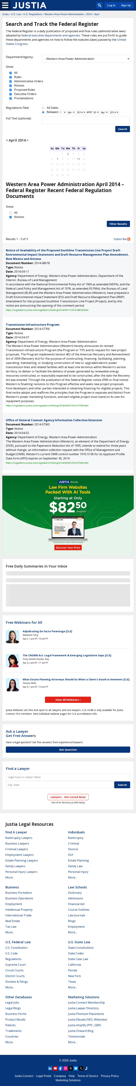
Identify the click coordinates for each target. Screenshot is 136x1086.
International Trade (18, 915)
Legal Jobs (12, 1002)
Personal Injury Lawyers (21, 872)
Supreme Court (15, 965)
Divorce (73, 849)
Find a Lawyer (18, 768)
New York (74, 976)
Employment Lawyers (19, 855)
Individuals (76, 832)
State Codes (76, 953)
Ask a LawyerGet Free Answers (21, 733)
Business (12, 887)
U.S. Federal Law (18, 942)
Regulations (13, 959)
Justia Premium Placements (86, 1014)
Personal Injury (78, 872)
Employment (13, 904)
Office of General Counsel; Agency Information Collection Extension (54, 420)
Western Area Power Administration (64, 14)
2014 (89, 14)
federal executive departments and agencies (50, 35)
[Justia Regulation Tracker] (29, 5)
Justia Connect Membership (86, 1002)
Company (60, 1076)
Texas (72, 982)
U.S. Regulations (32, 14)
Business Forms (15, 1014)
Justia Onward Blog (81, 1031)
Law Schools (77, 887)
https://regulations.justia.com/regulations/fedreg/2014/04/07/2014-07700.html (47, 405)
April (96, 14)
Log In (111, 5)
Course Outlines (78, 910)
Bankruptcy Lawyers (18, 838)
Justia (5, 14)
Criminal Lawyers (16, 849)
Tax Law (10, 927)
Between (52, 112)
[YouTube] (55, 1068)
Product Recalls (15, 1019)
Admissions (75, 898)
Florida (72, 970)
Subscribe (120, 239)
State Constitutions (81, 948)
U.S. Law (16, 14)
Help (72, 1076)
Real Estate (12, 921)
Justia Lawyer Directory (83, 1008)
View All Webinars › (68, 699)
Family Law (75, 866)
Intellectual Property (19, 910)
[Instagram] (65, 1068)
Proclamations (23, 98)
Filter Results (118, 224)
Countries (11, 1036)
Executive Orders (24, 94)
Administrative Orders (28, 81)
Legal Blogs (13, 1008)
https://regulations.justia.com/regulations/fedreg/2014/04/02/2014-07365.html (47, 462)
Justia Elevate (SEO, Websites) (87, 1019)
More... (9, 877)
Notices (18, 85)
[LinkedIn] (50, 1068)
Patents (10, 1025)
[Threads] (71, 1068)
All (15, 73)
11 (78, 159)
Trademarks (13, 1031)
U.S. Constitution (16, 948)
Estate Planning (78, 860)
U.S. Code (11, 953)
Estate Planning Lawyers (21, 860)
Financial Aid (76, 904)
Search (122, 129)
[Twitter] (81, 1068)
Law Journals (76, 915)
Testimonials (76, 1036)
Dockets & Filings (16, 982)
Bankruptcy (75, 838)
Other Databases (18, 997)
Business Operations (19, 898)
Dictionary (75, 893)
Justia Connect (24, 1076)
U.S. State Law (79, 942)
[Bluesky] (76, 1068)
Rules (17, 77)
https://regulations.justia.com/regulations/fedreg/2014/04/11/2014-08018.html (47, 310)
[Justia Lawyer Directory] (86, 1068)
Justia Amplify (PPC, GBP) (84, 1025)
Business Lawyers (17, 843)
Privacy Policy (110, 1076)
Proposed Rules (24, 90)
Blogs (72, 921)
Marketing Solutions (83, 997)
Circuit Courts (14, 970)
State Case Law (78, 959)
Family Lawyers (15, 866)
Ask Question (68, 749)
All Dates (52, 108)
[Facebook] (60, 1068)
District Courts (15, 976)
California (74, 965)
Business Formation (18, 893)
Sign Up (126, 5)
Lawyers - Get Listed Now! (68, 797)
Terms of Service (87, 1076)
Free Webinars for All (24, 622)
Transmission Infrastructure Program (33, 325)
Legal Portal (43, 1076)
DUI (70, 855)
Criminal (73, 843)
